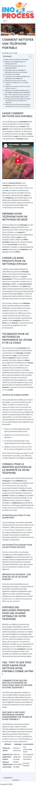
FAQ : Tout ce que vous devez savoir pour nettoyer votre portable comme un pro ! (17, 95)
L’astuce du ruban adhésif (13, 74)
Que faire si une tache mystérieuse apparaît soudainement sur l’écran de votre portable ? (18, 105)
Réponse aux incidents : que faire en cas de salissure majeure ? (18, 87)
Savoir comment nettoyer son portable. (16, 59)
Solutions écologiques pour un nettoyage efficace (17, 83)
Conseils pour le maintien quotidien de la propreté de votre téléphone (17, 77)
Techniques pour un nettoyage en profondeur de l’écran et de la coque (16, 71)
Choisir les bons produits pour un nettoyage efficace (15, 67)
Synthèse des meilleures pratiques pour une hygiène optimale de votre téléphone (17, 91)
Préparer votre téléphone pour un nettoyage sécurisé (15, 63)
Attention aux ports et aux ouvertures (15, 80)
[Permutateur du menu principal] (5, 21)
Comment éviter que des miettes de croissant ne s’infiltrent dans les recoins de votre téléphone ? (18, 100)
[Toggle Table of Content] (29, 56)
